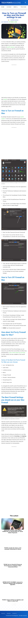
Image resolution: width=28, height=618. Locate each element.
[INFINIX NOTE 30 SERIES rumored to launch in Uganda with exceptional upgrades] (12, 576)
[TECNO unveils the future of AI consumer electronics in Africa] (12, 541)
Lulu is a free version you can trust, (17, 352)
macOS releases (10, 47)
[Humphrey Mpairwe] (9, 20)
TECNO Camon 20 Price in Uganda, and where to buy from (12, 600)
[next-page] (15, 604)
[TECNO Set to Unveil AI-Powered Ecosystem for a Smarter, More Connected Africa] (12, 558)
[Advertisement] (14, 80)
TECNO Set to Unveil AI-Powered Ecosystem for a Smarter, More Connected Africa (13, 565)
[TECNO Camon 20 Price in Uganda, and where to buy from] (12, 593)
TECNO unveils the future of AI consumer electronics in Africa (12, 548)
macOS (5, 99)
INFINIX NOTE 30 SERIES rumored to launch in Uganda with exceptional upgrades (13, 583)
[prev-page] (13, 604)
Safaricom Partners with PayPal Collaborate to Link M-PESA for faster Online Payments (12, 531)
